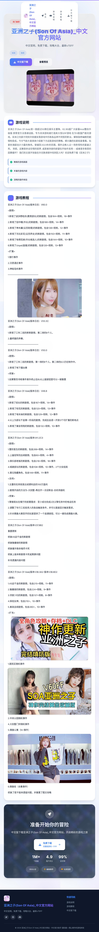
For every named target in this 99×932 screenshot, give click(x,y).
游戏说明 (70, 902)
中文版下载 (71, 910)
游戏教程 (70, 906)
